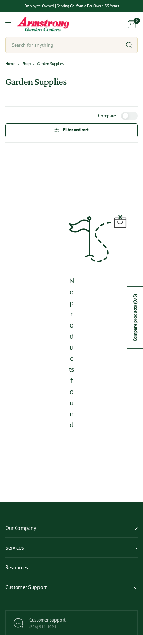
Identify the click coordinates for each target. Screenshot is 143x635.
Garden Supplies (50, 64)
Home (10, 64)
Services (14, 547)
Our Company (20, 527)
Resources (16, 567)
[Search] (129, 45)
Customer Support (26, 586)
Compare (107, 115)
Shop (26, 64)
